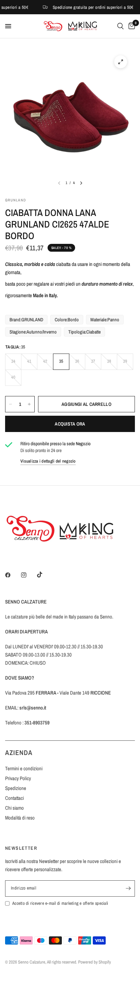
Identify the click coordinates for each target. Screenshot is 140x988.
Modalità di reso (20, 817)
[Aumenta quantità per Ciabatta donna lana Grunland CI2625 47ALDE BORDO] (29, 404)
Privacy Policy (18, 778)
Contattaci (14, 798)
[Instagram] (28, 575)
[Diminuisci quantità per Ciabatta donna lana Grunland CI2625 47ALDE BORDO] (10, 404)
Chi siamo (14, 807)
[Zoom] (120, 61)
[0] (130, 26)
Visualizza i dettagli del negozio (48, 461)
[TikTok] (44, 574)
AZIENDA (19, 752)
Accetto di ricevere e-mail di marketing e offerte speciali (60, 903)
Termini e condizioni (23, 768)
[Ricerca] (120, 26)
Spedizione (15, 788)
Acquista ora (70, 424)
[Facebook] (12, 575)
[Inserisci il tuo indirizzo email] (128, 888)
